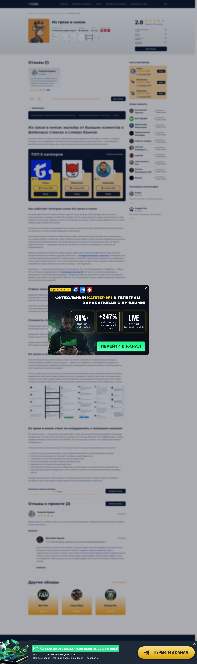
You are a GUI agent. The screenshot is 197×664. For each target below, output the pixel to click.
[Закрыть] (194, 643)
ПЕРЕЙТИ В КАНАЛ (121, 346)
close (146, 287)
